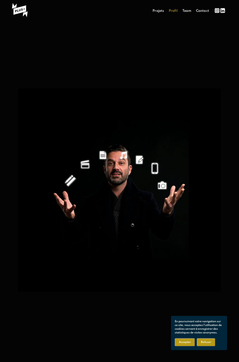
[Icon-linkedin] (222, 10)
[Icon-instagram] (217, 10)
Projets (158, 11)
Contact (202, 11)
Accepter (185, 342)
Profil (173, 11)
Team (186, 11)
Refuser (206, 342)
